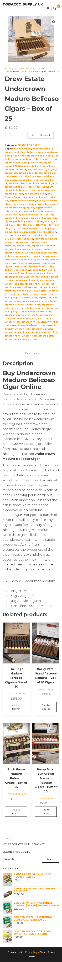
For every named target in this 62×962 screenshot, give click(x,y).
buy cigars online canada (20, 200)
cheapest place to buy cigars (39, 256)
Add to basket (41, 135)
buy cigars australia (17, 176)
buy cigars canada (16, 180)
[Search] (52, 8)
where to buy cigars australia (22, 301)
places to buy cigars (42, 270)
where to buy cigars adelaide (40, 297)
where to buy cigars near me (22, 332)
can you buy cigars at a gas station (35, 232)
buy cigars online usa (38, 218)
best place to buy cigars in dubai (25, 155)
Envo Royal (32, 952)
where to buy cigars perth (38, 335)
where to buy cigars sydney (22, 339)
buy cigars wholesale (41, 225)
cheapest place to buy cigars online (26, 259)
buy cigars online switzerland (31, 214)
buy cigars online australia (39, 197)
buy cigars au (47, 173)
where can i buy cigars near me (35, 280)
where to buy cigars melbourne (34, 329)
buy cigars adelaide (25, 173)
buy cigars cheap (38, 180)
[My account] (48, 8)
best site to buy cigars (34, 166)
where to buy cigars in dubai (34, 318)
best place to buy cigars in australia (35, 152)
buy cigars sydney (32, 221)
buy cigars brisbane (42, 176)
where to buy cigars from (34, 308)
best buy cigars (21, 148)
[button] (43, 9)
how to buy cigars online (29, 266)
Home (8, 68)
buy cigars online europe (28, 204)
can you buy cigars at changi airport (27, 235)
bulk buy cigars (42, 169)
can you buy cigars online (20, 249)
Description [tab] (32, 353)
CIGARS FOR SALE (24, 68)
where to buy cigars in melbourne (25, 322)
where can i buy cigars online (23, 284)
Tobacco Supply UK (23, 4)
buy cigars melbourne (35, 190)
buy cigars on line (35, 193)
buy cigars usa (18, 225)
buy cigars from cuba (34, 187)
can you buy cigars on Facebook (36, 245)
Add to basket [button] (16, 706)
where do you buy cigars (32, 290)
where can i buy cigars (18, 273)
